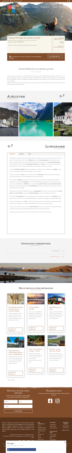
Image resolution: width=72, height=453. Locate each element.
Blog (22, 13)
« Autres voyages (11, 380)
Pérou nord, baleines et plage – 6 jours (35, 350)
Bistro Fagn (58, 198)
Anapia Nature (53, 424)
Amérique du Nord (42, 429)
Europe (10, 42)
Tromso (35, 212)
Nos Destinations (25, 7)
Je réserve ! (55, 57)
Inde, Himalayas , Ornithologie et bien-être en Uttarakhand (16, 353)
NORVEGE (20, 42)
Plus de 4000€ (53, 439)
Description (12, 154)
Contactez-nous (36, 277)
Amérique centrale (42, 427)
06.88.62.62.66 (6, 1)
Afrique (39, 426)
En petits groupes (53, 428)
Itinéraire (21, 154)
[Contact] (26, 15)
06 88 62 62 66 (66, 430)
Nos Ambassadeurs (63, 7)
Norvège (15, 42)
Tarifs (29, 154)
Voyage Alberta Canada (34, 308)
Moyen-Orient (41, 439)
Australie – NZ (41, 434)
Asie (39, 432)
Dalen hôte (29, 166)
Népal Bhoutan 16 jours (55, 308)
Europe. (49, 212)
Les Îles (39, 437)
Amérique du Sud (41, 431)
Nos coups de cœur (45, 7)
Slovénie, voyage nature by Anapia (55, 350)
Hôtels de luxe (53, 426)
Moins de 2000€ (53, 434)
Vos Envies (35, 7)
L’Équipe (55, 7)
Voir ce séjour (12, 330)
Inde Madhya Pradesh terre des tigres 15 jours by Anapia (16, 309)
